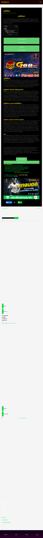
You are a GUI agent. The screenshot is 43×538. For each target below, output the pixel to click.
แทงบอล (7, 174)
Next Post (39, 208)
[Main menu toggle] (40, 2)
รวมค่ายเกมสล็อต (6, 522)
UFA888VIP (4, 504)
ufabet (16, 174)
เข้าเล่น (26, 534)
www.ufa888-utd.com (10, 176)
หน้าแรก (5, 534)
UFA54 (3, 510)
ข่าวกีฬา (4, 517)
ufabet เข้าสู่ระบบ (17, 172)
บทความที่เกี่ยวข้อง (10, 34)
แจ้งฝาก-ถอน (4, 320)
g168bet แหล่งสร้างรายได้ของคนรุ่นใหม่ (11, 32)
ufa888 (26, 174)
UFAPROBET (4, 506)
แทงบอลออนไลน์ (12, 174)
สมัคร (16, 534)
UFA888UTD (5, 2)
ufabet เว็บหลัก (21, 174)
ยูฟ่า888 (16, 176)
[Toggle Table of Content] (15, 27)
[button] (21, 306)
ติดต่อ (37, 534)
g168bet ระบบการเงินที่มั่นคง (9, 31)
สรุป (7, 33)
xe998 (3, 512)
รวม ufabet (5, 520)
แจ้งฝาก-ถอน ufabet (25, 172)
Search (3, 216)
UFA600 (3, 508)
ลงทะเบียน (4, 317)
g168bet (5, 28)
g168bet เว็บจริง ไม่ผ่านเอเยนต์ (10, 30)
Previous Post (4, 208)
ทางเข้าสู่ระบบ (4, 318)
